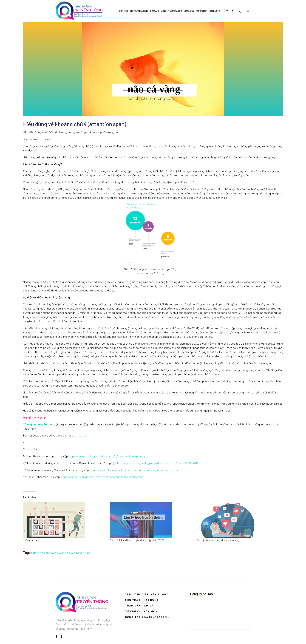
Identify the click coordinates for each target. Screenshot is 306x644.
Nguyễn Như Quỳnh (35, 417)
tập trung (84, 552)
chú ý (56, 552)
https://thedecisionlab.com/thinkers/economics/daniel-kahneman (102, 477)
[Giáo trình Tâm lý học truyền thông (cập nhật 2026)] (151, 520)
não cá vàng (69, 552)
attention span (42, 552)
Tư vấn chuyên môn (141, 611)
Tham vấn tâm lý (139, 605)
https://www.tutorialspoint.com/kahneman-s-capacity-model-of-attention (136, 470)
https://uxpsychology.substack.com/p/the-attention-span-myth (108, 456)
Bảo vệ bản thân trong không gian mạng (218, 540)
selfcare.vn (80, 435)
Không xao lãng (31, 540)
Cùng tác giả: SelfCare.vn (147, 617)
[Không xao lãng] (64, 520)
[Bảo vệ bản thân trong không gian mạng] (238, 520)
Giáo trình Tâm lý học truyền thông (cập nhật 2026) (137, 540)
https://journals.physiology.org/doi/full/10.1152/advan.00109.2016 (157, 463)
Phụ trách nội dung (142, 600)
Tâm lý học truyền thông (147, 594)
